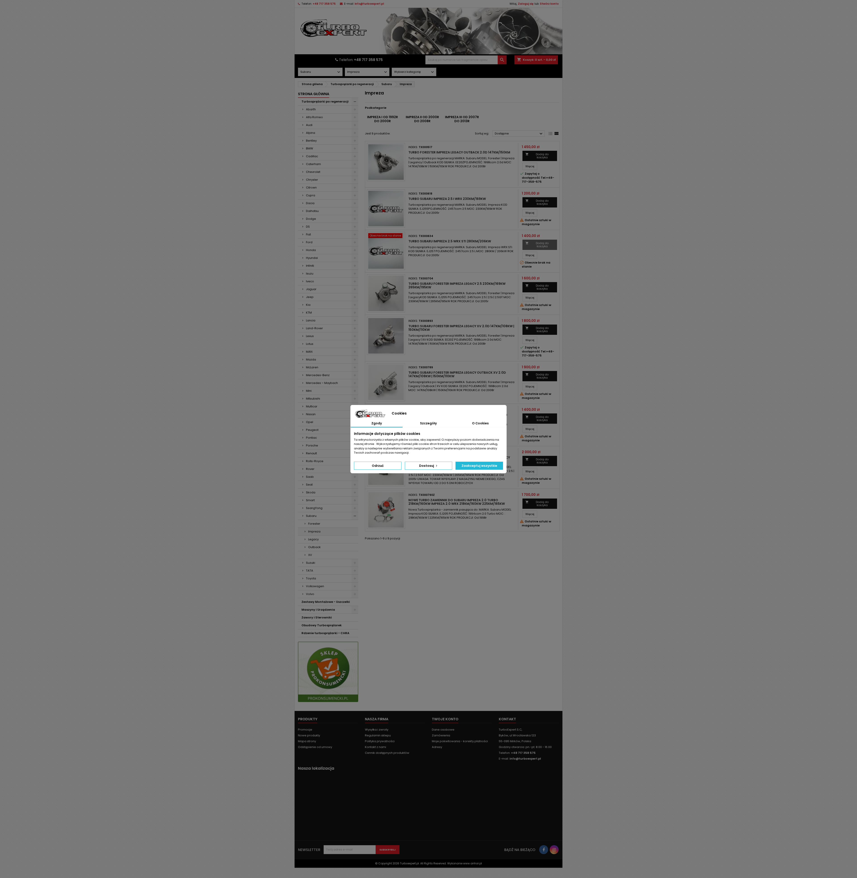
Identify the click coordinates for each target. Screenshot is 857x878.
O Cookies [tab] (480, 423)
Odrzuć (378, 465)
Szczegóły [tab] (428, 423)
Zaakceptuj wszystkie (479, 465)
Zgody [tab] (376, 423)
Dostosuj (427, 465)
